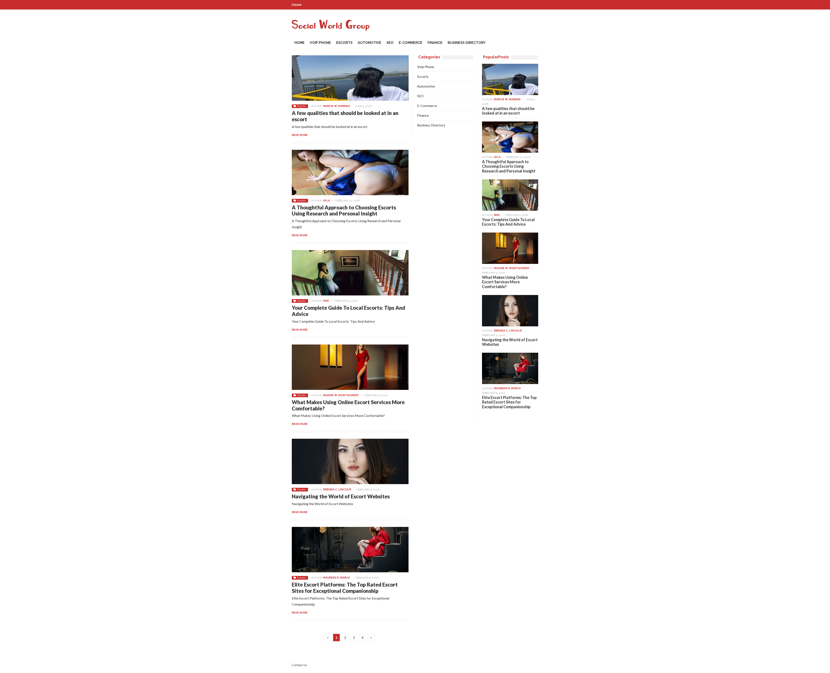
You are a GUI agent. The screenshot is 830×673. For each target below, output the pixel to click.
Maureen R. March (336, 577)
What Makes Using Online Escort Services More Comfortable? (348, 405)
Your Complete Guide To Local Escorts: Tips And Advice (348, 311)
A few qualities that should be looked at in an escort (345, 116)
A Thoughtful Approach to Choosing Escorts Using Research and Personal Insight (344, 210)
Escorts (344, 43)
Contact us (299, 665)
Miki (326, 300)
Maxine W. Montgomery (341, 395)
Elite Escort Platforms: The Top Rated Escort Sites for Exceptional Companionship (345, 587)
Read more (300, 135)
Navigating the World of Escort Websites (341, 496)
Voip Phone (320, 43)
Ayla (326, 200)
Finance (435, 43)
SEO (390, 43)
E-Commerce (410, 43)
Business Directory (466, 43)
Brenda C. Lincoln (337, 489)
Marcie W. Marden (336, 106)
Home (297, 4)
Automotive (369, 43)
